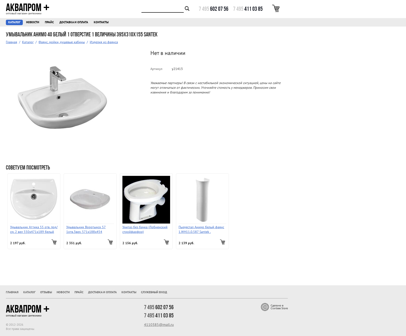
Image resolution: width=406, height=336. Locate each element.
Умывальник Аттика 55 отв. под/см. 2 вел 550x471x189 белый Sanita (34, 229)
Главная (11, 42)
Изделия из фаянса (104, 42)
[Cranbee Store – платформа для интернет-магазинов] (274, 307)
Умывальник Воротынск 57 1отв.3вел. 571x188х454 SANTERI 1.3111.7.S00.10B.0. (86, 229)
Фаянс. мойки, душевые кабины (62, 42)
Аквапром (23, 7)
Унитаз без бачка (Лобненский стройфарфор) (145, 229)
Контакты (101, 22)
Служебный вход (154, 292)
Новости (32, 22)
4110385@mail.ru (159, 325)
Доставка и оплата (73, 22)
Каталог (14, 22)
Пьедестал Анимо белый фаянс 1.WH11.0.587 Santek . (201, 229)
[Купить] (54, 242)
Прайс (49, 22)
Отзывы (46, 292)
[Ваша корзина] (276, 8)
